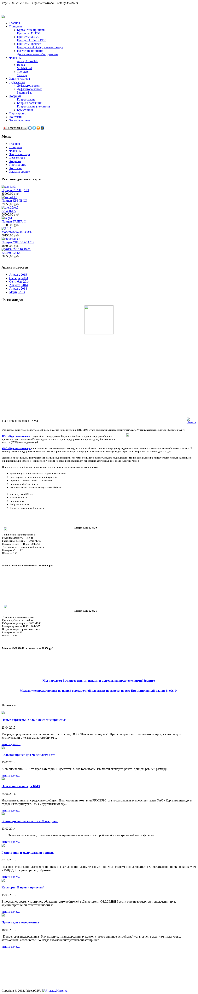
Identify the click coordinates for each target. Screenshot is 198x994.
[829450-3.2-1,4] (16, 249)
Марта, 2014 (17, 292)
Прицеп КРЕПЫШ (14, 200)
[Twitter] (34, 127)
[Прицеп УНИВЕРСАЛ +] (11, 238)
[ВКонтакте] (30, 127)
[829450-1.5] (10, 207)
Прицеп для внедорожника (20, 922)
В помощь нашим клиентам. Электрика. (30, 821)
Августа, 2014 (18, 285)
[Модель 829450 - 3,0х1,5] (6, 228)
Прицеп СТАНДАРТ (15, 190)
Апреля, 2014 (18, 288)
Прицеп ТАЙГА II (14, 221)
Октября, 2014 (18, 278)
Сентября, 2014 (19, 281)
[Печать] (191, 422)
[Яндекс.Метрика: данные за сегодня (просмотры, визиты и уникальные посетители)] (54, 990)
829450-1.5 (9, 211)
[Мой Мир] (42, 127)
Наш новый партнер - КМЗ (21, 786)
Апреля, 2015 (18, 274)
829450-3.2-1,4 (11, 252)
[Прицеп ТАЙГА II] (7, 218)
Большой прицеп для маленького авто (28, 754)
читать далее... (11, 744)
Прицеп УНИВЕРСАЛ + (18, 242)
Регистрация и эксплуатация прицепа (28, 852)
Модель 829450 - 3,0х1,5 (17, 232)
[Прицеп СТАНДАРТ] (9, 186)
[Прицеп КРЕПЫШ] (9, 197)
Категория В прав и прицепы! (23, 887)
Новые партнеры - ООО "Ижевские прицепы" (34, 719)
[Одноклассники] (38, 127)
